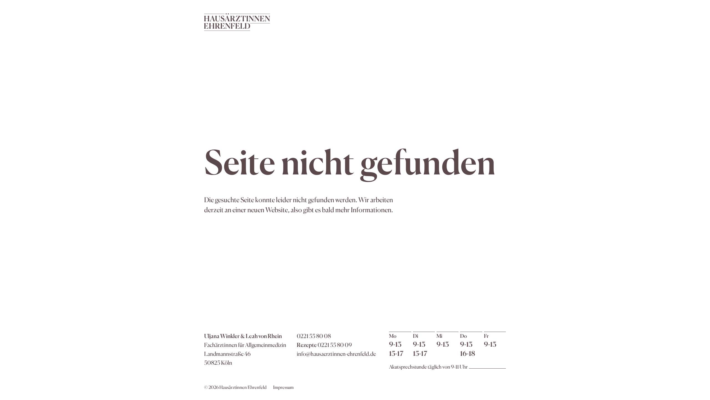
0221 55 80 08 (314, 335)
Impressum (283, 387)
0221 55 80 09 (335, 344)
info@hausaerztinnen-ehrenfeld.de (336, 353)
